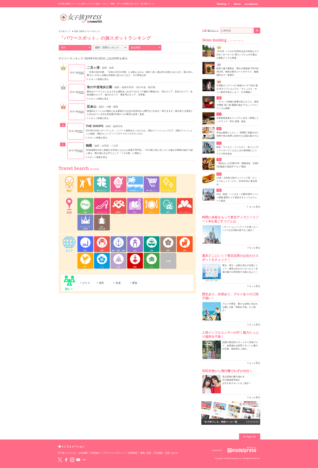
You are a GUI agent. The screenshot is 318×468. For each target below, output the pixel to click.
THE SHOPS (95, 126)
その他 (168, 261)
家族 (134, 282)
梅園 (89, 145)
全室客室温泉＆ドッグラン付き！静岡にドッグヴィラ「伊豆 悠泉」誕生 (237, 120)
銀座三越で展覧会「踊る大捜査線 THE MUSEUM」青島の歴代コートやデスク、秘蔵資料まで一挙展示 (237, 71)
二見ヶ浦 (93, 67)
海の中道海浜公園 (99, 87)
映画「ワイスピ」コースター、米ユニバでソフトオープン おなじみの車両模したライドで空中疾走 (237, 150)
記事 (204, 30)
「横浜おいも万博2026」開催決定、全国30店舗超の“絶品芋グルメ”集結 (237, 165)
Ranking (221, 4)
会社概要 (83, 453)
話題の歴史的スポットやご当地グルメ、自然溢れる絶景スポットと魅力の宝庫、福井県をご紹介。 (240, 345)
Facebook (66, 460)
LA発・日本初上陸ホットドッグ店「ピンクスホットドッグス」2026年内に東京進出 (236, 181)
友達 (118, 282)
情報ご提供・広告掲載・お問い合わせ (159, 453)
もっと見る (254, 206)
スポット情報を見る (99, 79)
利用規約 (95, 453)
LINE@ (84, 460)
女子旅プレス (65, 31)
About (237, 4)
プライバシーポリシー (114, 453)
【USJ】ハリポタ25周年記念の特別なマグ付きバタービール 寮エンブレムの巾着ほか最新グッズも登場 (237, 54)
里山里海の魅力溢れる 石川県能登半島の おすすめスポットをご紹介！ (236, 380)
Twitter (60, 460)
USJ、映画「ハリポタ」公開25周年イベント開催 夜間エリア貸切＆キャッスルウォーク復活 (237, 197)
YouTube (78, 460)
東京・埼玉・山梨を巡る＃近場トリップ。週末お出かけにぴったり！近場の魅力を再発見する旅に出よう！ (240, 268)
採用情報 (132, 453)
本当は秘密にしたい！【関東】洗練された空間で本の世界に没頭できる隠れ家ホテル (237, 134)
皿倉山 (91, 106)
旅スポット (213, 30)
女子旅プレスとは (66, 453)
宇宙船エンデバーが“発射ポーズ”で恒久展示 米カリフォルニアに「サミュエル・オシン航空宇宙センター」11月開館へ (237, 88)
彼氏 (101, 282)
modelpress (251, 4)
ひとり (86, 282)
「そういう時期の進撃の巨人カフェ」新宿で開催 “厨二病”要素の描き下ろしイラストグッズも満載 (237, 105)
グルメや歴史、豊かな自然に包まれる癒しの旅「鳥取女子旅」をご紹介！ (240, 307)
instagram (72, 460)
